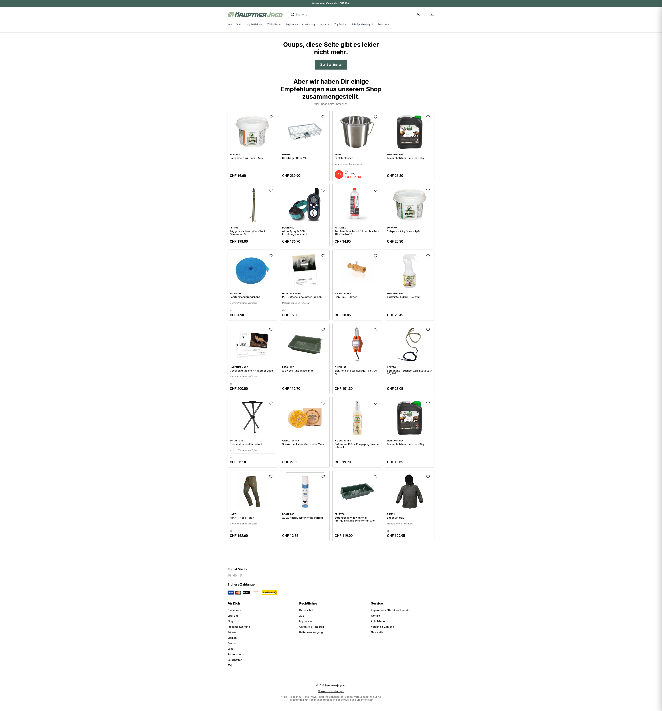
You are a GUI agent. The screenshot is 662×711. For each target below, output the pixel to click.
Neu (230, 24)
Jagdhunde (291, 24)
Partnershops (236, 654)
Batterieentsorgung (311, 632)
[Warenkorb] (432, 14)
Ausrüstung (308, 24)
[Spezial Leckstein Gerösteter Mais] (304, 432)
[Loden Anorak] (409, 505)
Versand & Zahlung (382, 626)
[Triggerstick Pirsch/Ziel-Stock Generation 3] (252, 215)
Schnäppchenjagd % (363, 24)
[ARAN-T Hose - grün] (252, 505)
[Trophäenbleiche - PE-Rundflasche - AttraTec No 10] (357, 215)
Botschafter (235, 659)
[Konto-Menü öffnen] (418, 14)
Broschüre (383, 24)
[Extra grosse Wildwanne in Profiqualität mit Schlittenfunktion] (357, 505)
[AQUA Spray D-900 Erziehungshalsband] (304, 215)
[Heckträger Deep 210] (304, 146)
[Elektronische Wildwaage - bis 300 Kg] (357, 358)
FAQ (230, 665)
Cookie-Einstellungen (331, 691)
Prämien (232, 632)
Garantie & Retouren (311, 626)
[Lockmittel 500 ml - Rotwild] (409, 285)
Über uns (233, 615)
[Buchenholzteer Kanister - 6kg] (409, 146)
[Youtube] (235, 575)
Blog (230, 621)
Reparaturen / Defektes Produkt (390, 610)
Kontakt (375, 615)
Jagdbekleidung (254, 24)
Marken (232, 637)
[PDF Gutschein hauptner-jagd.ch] (304, 285)
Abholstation (378, 621)
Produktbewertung (239, 626)
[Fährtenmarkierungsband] (252, 285)
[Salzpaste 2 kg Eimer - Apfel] (409, 215)
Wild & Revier (274, 24)
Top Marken (340, 24)
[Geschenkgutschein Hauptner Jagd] (252, 358)
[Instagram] (229, 575)
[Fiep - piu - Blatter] (357, 285)
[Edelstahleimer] (357, 146)
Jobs (231, 648)
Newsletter (377, 632)
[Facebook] (240, 575)
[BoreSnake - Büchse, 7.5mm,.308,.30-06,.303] (409, 358)
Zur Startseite (331, 64)
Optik (239, 24)
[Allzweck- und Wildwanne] (304, 358)
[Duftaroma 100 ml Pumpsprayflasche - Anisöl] (357, 432)
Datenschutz (307, 610)
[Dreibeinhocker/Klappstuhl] (252, 432)
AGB (301, 615)
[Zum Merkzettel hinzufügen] (270, 117)
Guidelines (234, 610)
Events (232, 643)
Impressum (305, 621)
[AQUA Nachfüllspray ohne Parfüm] (304, 505)
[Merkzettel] (425, 14)
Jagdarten (324, 24)
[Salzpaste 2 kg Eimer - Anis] (252, 146)
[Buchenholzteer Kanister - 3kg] (409, 432)
